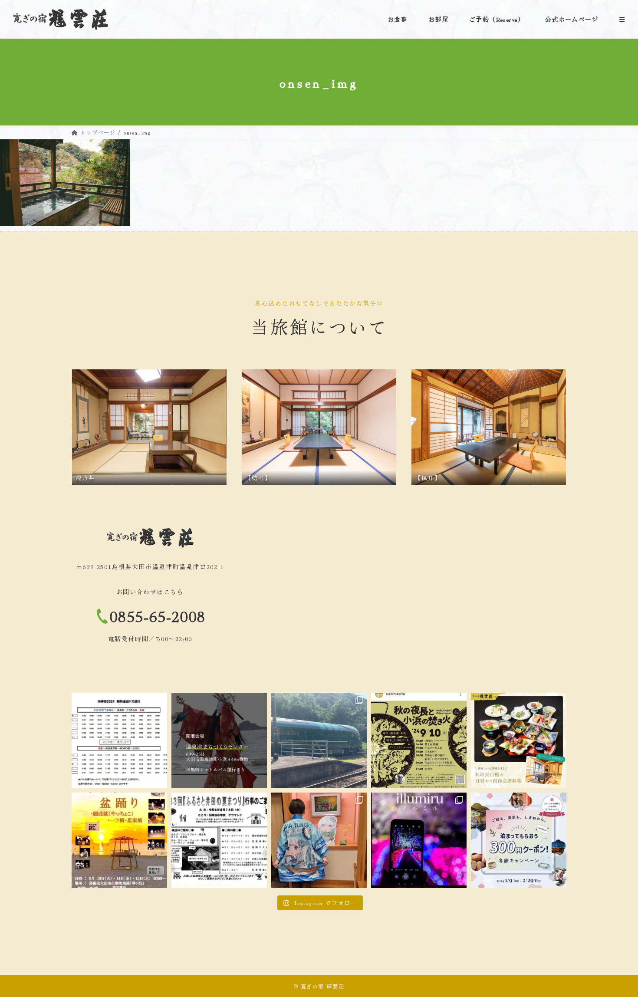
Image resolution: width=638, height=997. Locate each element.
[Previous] (89, 427)
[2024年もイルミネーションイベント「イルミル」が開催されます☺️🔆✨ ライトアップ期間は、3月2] (419, 840)
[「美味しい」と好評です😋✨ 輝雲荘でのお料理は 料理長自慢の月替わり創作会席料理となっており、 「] (518, 740)
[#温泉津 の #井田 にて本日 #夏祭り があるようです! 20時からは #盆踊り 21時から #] (219, 840)
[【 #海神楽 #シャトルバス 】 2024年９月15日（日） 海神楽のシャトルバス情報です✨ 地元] (119, 740)
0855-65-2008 (158, 615)
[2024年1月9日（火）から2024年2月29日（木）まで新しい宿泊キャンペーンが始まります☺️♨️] (518, 840)
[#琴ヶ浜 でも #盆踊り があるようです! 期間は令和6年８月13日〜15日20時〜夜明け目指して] (119, 840)
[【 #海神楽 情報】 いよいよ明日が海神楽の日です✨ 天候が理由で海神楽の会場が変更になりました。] (219, 740)
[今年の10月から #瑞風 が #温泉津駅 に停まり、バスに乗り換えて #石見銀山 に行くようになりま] (319, 740)
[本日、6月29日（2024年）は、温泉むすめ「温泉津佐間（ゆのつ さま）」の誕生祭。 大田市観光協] (319, 840)
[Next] (548, 427)
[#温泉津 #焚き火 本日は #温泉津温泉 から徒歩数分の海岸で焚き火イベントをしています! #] (419, 740)
